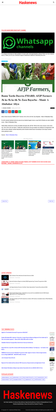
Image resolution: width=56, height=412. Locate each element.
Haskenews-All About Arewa (14, 409)
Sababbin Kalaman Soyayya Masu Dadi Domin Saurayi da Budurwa (17, 342)
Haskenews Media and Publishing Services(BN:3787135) (42, 409)
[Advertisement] (28, 17)
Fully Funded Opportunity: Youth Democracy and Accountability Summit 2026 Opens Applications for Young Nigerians (29, 293)
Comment (52, 108)
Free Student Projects (28, 377)
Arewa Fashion (5, 377)
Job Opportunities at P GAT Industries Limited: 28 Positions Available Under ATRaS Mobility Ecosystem (30, 299)
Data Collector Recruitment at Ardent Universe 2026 (21, 275)
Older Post (51, 201)
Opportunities (38, 379)
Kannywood (28, 379)
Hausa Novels (41, 377)
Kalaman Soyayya (17, 379)
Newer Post (4, 201)
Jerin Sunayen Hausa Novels (8, 357)
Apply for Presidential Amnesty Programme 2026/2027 (14, 332)
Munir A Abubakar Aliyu (12, 135)
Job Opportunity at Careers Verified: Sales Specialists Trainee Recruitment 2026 (28, 287)
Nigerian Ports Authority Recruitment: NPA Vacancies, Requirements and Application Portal (23, 362)
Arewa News (16, 377)
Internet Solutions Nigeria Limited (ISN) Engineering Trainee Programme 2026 (28, 281)
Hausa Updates (4, 61)
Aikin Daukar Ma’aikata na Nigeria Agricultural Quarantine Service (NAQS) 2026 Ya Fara (22, 367)
